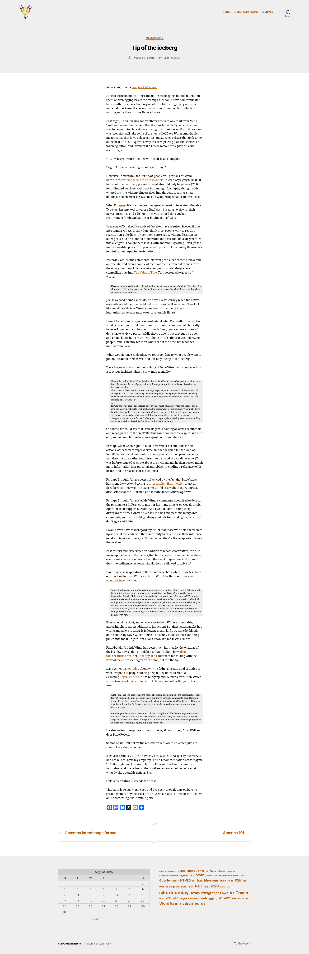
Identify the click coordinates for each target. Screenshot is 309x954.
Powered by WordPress (98, 943)
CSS (191, 875)
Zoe (203, 903)
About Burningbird (246, 11)
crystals (184, 875)
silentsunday (174, 892)
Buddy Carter (195, 870)
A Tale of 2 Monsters (167, 871)
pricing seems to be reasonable (142, 180)
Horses (174, 881)
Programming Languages (172, 886)
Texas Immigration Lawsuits (212, 893)
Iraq (200, 880)
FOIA (243, 875)
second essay (116, 580)
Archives (267, 11)
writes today (131, 669)
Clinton (221, 871)
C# (207, 871)
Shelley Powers (145, 57)
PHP (245, 881)
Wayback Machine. (144, 87)
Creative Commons (168, 875)
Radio (190, 887)
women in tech (241, 898)
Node (230, 880)
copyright (231, 871)
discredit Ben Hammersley (166, 484)
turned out (124, 656)
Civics (213, 871)
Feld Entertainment (229, 875)
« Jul (95, 918)
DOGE (200, 875)
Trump (242, 892)
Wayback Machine (189, 898)
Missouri (211, 880)
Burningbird (74, 943)
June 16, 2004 (172, 57)
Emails (209, 875)
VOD (168, 898)
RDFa (207, 887)
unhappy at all (147, 656)
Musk (223, 880)
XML (197, 904)
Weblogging (154, 37)
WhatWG (224, 898)
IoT (194, 880)
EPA (216, 875)
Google (164, 880)
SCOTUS (225, 886)
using (122, 205)
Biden (181, 870)
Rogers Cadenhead (132, 677)
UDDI (161, 898)
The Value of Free (145, 273)
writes (127, 367)
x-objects (186, 903)
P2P (238, 880)
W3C (175, 898)
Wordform (168, 903)
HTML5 (185, 880)
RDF (199, 886)
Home (226, 11)
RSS (215, 886)
